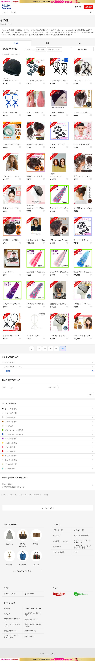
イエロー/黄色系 (10, 443)
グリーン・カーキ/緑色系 (13, 430)
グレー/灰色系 (9, 417)
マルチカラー (9, 468)
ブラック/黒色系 (10, 409)
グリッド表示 (55, 49)
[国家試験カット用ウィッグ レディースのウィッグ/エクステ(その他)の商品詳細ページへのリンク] (59, 290)
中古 (79, 43)
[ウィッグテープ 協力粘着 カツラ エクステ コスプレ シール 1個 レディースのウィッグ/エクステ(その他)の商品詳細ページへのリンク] (12, 131)
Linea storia (30, 206)
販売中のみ (31, 49)
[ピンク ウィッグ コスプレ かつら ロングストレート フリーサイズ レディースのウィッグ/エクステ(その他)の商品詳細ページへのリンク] (36, 99)
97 (45, 348)
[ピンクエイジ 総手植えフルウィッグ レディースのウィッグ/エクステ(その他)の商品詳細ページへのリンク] (36, 226)
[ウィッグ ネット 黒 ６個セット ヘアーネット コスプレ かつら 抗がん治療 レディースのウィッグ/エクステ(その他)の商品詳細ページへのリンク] (83, 131)
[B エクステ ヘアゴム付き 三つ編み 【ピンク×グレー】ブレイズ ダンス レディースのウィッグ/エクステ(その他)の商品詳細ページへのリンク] (59, 258)
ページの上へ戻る (47, 508)
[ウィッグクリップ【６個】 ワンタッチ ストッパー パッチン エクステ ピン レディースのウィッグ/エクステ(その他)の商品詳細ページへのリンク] (36, 67)
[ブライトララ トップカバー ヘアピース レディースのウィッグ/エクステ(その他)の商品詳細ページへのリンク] (83, 322)
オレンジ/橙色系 (10, 455)
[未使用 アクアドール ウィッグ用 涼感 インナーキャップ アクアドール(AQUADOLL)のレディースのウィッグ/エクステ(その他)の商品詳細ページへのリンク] (12, 67)
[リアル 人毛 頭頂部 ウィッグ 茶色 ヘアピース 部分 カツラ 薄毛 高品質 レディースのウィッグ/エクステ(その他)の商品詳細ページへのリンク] (83, 99)
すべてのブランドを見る (22, 571)
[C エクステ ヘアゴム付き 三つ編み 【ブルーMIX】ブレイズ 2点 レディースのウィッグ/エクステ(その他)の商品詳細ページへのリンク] (83, 258)
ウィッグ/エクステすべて (13, 366)
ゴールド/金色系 (10, 464)
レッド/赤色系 (9, 451)
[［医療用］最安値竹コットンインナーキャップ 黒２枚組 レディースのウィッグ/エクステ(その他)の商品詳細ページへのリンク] (59, 99)
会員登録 (88, 7)
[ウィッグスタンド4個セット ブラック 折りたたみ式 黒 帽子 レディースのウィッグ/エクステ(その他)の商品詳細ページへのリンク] (59, 67)
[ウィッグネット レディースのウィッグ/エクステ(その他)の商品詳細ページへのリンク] (12, 258)
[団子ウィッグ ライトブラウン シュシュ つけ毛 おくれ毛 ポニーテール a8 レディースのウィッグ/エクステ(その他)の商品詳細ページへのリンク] (83, 162)
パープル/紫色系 (10, 438)
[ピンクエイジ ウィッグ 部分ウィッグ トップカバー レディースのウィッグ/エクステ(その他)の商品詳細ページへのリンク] (12, 162)
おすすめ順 (40, 49)
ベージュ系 (8, 426)
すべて (15, 43)
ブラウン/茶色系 (10, 421)
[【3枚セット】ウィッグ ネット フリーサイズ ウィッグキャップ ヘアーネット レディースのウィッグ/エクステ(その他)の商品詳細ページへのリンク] (83, 290)
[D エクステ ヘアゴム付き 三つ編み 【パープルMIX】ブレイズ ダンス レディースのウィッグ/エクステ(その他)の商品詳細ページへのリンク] (12, 290)
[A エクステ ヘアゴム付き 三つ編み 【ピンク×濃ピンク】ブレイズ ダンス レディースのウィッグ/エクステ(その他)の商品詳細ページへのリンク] (36, 258)
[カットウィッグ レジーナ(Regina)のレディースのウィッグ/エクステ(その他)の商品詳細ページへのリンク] (59, 162)
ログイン (78, 7)
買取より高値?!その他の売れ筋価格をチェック (13, 485)
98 (51, 348)
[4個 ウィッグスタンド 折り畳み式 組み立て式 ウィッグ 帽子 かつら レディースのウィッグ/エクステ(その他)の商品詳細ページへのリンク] (83, 67)
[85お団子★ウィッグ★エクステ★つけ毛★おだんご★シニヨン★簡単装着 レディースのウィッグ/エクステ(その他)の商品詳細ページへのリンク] (83, 194)
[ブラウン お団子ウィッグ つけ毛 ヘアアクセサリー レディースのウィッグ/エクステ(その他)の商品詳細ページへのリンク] (59, 226)
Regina (52, 174)
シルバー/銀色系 (10, 460)
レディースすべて (8, 362)
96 (39, 348)
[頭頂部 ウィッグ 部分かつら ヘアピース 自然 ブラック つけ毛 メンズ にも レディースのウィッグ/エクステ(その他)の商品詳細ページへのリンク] (12, 226)
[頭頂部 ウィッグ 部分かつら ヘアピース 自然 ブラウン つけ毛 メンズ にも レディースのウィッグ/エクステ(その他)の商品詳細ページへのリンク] (36, 162)
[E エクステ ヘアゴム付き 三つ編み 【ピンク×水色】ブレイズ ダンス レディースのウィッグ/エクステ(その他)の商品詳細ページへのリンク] (59, 194)
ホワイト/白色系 (10, 413)
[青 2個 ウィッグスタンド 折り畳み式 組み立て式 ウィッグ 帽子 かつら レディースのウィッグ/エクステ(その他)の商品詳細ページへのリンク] (12, 99)
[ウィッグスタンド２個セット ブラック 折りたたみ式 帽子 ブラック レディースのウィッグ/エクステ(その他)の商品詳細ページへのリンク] (12, 322)
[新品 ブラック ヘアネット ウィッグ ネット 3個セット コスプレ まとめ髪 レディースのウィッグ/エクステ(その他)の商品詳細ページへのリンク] (12, 194)
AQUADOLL (7, 78)
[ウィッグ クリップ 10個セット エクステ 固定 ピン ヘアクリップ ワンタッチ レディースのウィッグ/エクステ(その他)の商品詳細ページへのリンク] (59, 131)
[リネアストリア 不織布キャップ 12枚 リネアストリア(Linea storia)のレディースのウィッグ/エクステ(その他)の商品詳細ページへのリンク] (36, 194)
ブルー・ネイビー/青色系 (13, 434)
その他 (8, 371)
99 (56, 348)
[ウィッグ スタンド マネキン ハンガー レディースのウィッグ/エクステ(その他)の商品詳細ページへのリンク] (36, 322)
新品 (47, 43)
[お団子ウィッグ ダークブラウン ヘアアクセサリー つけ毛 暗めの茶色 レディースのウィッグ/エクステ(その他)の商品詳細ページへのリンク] (36, 131)
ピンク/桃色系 (9, 447)
